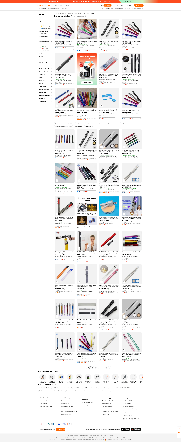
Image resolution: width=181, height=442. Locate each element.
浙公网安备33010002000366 (113, 439)
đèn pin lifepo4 (103, 387)
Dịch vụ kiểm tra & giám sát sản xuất (69, 411)
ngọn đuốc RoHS (68, 387)
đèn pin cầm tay (106, 390)
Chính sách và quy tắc (66, 414)
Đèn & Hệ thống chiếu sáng (65, 13)
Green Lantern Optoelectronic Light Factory (86, 118)
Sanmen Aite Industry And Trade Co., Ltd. (131, 191)
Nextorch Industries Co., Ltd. (83, 294)
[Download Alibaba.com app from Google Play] (136, 429)
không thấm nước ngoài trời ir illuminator (97, 123)
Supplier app (92, 429)
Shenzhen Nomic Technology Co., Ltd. (130, 259)
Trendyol (105, 435)
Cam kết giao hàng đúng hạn (67, 406)
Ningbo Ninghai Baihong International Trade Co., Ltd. (109, 191)
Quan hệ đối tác (126, 412)
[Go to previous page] (87, 367)
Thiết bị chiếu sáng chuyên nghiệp (81, 13)
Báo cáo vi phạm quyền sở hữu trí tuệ (110, 411)
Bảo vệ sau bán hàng (65, 408)
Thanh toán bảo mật (65, 400)
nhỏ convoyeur (82, 123)
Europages (111, 435)
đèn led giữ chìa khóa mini (91, 387)
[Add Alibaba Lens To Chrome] (60, 429)
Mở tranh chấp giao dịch (107, 406)
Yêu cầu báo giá (85, 405)
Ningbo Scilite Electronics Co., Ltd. (129, 83)
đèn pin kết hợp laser (118, 390)
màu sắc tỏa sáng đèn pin (46, 387)
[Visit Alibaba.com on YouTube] (135, 419)
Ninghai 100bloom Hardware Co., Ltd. (107, 257)
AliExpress (70, 435)
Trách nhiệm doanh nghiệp (46, 406)
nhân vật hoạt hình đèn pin (114, 123)
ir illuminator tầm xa (90, 126)
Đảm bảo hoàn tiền (65, 403)
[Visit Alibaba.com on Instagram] (132, 419)
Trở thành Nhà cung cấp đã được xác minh (131, 409)
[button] (102, 5)
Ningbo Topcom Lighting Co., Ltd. (62, 156)
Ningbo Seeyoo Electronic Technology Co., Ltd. (132, 47)
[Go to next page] (109, 367)
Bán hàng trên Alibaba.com (129, 400)
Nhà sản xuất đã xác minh (87, 402)
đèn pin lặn (70, 390)
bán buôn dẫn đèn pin (60, 123)
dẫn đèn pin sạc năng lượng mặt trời (48, 390)
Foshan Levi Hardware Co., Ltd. (106, 223)
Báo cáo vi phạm (105, 414)
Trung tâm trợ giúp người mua (108, 400)
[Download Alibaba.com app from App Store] (125, 429)
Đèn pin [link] (92, 13)
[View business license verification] (103, 440)
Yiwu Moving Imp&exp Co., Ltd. (61, 325)
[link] (179, 428)
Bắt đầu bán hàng (127, 403)
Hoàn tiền (104, 408)
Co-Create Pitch (44, 403)
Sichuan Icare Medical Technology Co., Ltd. (86, 158)
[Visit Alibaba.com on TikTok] (138, 419)
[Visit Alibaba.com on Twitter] (129, 419)
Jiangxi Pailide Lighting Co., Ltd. (106, 49)
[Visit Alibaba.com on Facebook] (124, 419)
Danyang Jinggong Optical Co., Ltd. (107, 117)
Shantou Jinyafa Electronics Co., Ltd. (107, 82)
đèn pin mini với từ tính (115, 387)
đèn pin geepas (58, 387)
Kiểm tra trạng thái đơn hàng (129, 406)
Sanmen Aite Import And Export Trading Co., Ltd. (132, 291)
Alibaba (55, 13)
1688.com (76, 435)
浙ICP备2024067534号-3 (126, 439)
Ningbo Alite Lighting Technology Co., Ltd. (64, 191)
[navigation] (45, 190)
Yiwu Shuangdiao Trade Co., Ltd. (62, 226)
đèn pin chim (126, 123)
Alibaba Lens (46, 429)
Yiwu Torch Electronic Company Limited (86, 49)
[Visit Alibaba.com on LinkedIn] (126, 419)
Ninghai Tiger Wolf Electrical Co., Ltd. (130, 157)
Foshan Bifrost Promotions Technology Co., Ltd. (65, 291)
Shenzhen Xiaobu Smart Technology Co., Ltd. (64, 83)
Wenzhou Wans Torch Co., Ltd (61, 257)
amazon (70, 126)
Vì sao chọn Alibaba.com (45, 400)
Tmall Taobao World (83, 435)
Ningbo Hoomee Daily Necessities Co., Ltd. (131, 223)
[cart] (122, 5)
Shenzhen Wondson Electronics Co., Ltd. (64, 115)
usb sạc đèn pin (79, 126)
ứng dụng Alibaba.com (114, 429)
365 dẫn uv (61, 390)
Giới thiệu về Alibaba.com (46, 397)
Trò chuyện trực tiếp (106, 403)
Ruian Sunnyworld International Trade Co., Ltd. (65, 46)
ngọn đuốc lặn (72, 123)
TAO (101, 435)
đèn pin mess (78, 390)
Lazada (90, 435)
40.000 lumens (79, 387)
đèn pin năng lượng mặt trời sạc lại (92, 390)
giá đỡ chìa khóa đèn (128, 387)
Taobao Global (96, 435)
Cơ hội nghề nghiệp (44, 408)
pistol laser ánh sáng (60, 126)
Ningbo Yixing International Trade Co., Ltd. (108, 157)
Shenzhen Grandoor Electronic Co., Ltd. (85, 259)
